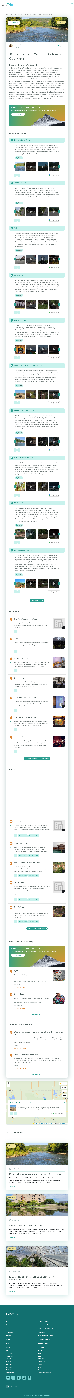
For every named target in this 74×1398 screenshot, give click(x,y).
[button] (8, 1083)
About (8, 1321)
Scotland (41, 1348)
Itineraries (9, 14)
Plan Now (18, 114)
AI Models (9, 1332)
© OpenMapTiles (50, 1123)
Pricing (8, 1329)
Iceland (8, 1361)
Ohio (39, 1367)
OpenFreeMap (42, 1123)
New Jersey (41, 1364)
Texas (40, 1353)
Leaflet (36, 1123)
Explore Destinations (45, 1329)
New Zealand (10, 1356)
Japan (8, 1348)
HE (12, 1387)
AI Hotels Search (44, 1339)
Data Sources (43, 1343)
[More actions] (63, 45)
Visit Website (21, 987)
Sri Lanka (9, 1367)
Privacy (8, 1339)
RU (16, 1387)
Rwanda (40, 1370)
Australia (9, 1370)
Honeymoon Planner (45, 1325)
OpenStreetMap (63, 1123)
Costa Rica (9, 1353)
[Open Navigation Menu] (71, 4)
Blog (7, 1343)
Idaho (40, 1350)
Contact (9, 1325)
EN (8, 1387)
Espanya (40, 1356)
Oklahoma (17, 14)
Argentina (9, 1364)
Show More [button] (36, 1014)
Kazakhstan (41, 1361)
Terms (8, 1336)
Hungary (8, 1359)
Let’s (7, 4)
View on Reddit (21, 1048)
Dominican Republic (44, 1373)
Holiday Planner (43, 1321)
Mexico (8, 1350)
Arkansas (41, 1359)
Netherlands (10, 1373)
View (11, 1186)
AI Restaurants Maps (45, 1336)
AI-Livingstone (19, 45)
